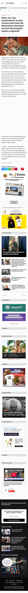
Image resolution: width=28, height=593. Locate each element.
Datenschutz (19, 580)
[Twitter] (6, 169)
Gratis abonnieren (14, 520)
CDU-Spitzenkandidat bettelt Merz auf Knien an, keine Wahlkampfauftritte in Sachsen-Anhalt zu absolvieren (18, 540)
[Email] (12, 169)
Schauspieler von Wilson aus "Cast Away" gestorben (18, 270)
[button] (2, 3)
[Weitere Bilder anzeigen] (14, 359)
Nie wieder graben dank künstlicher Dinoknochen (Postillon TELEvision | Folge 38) (13, 484)
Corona (9, 15)
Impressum (12, 580)
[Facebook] (3, 169)
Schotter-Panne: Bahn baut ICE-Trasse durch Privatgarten (18, 279)
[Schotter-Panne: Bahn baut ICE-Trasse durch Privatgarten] (6, 280)
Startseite (4, 15)
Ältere (23, 295)
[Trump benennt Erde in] (5, 532)
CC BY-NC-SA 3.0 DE (9, 588)
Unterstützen (20, 582)
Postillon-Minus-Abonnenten (10, 428)
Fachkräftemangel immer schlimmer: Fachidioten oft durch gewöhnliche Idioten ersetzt (18, 287)
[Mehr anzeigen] (19, 169)
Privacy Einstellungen (10, 582)
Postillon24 (14, 584)
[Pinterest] (22, 169)
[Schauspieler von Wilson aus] (6, 272)
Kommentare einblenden (14, 202)
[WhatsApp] (9, 169)
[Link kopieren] (15, 169)
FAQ (7, 580)
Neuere (5, 295)
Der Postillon (14, 586)
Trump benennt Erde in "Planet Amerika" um (17, 530)
